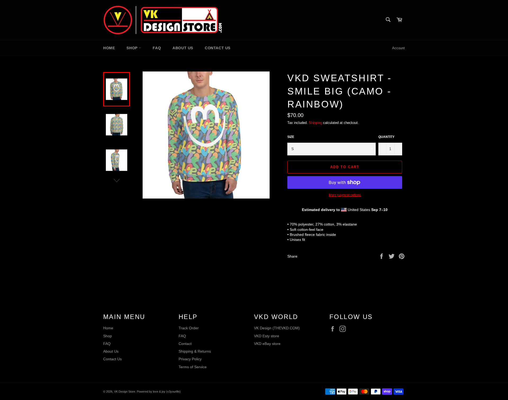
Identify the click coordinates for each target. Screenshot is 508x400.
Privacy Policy (190, 359)
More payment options (345, 195)
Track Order (189, 328)
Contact (185, 343)
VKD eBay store (267, 343)
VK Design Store (124, 391)
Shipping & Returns (195, 351)
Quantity (386, 137)
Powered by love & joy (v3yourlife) (159, 391)
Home (109, 48)
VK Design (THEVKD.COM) (277, 328)
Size (290, 137)
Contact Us (217, 48)
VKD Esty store (266, 336)
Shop (132, 48)
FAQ (157, 48)
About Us (183, 48)
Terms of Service (193, 367)
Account (398, 48)
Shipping (315, 123)
